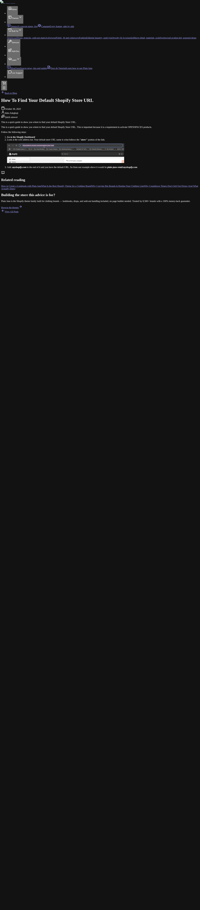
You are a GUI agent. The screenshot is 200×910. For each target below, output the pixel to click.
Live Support (13, 839)
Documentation (14, 842)
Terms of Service (15, 892)
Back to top (7, 906)
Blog (9, 836)
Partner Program (14, 878)
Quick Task (12, 853)
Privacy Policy (13, 889)
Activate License (15, 870)
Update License (14, 872)
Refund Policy (13, 894)
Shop (9, 833)
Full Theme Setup (15, 858)
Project (10, 856)
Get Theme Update (16, 875)
